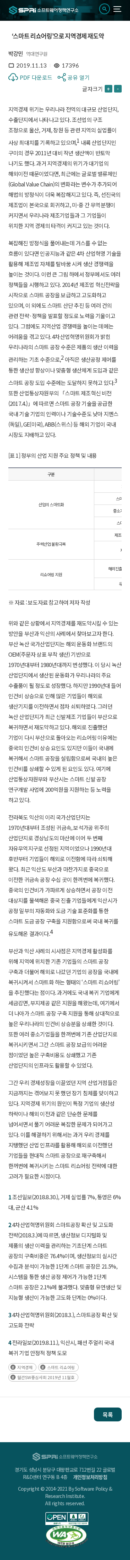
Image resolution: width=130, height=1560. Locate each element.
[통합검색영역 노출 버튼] (104, 8)
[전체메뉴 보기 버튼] (117, 9)
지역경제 (25, 1367)
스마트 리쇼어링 (61, 1367)
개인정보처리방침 (90, 1476)
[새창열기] (67, 1518)
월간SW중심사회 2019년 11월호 (46, 1377)
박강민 (15, 53)
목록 (108, 1414)
